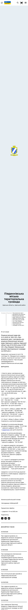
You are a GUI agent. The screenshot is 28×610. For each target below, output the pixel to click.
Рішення (9, 313)
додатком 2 (6, 430)
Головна (3, 313)
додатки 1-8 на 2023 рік (10, 511)
